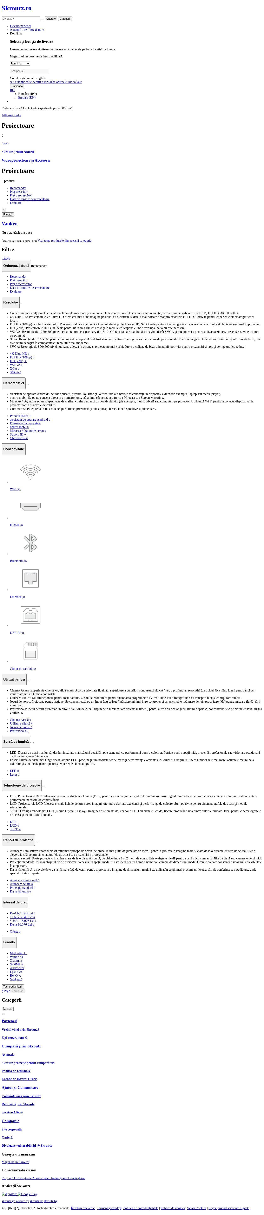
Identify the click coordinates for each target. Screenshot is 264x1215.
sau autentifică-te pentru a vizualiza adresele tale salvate (46, 82)
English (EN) (26, 97)
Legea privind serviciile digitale (229, 1208)
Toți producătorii (12, 986)
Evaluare (15, 203)
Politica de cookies (173, 1208)
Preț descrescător (21, 195)
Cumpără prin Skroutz (21, 1046)
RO (12, 90)
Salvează (17, 86)
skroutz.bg (51, 1201)
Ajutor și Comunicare (20, 1087)
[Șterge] (42, 19)
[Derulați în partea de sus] (3, 1014)
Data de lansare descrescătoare (30, 199)
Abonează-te (41, 1178)
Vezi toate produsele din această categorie (64, 240)
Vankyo (10, 223)
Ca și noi (8, 1178)
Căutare (51, 18)
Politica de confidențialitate (140, 1208)
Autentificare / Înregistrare (27, 29)
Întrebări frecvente (83, 1208)
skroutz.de (36, 1201)
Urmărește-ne (23, 1178)
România (16, 33)
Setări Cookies (196, 1208)
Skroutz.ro (17, 8)
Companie (10, 1121)
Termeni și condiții (109, 1208)
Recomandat (18, 188)
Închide (7, 1009)
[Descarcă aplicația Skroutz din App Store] (10, 1194)
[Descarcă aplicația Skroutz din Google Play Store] (27, 1194)
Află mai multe (11, 115)
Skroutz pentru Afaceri (18, 152)
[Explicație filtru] (21, 303)
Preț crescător (18, 191)
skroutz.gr (8, 1201)
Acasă (5, 143)
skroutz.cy (22, 1201)
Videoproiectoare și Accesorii (26, 160)
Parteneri (9, 1021)
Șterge (6, 258)
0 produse (17, 990)
